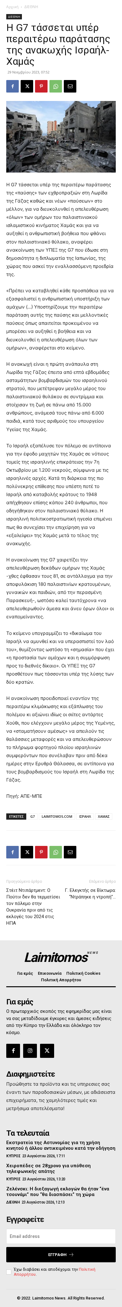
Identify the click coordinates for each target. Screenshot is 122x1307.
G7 (32, 816)
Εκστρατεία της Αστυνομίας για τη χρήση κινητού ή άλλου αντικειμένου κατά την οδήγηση (60, 1145)
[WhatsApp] (55, 86)
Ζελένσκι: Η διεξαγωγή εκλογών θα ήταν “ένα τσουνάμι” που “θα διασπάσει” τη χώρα (57, 1191)
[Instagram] (30, 1051)
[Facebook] (12, 86)
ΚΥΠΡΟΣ (13, 1156)
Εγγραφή (57, 1254)
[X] (27, 86)
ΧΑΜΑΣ (103, 816)
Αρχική (12, 6)
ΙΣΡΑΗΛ (85, 816)
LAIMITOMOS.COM (57, 816)
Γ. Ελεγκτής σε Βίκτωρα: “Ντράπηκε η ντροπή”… (90, 893)
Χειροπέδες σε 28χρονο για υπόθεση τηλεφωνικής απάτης (48, 1168)
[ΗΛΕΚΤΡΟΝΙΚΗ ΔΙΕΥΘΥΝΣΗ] (70, 86)
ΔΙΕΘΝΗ (31, 6)
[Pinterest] (41, 86)
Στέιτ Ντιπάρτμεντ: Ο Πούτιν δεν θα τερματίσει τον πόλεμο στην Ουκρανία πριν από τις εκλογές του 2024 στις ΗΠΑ (33, 906)
